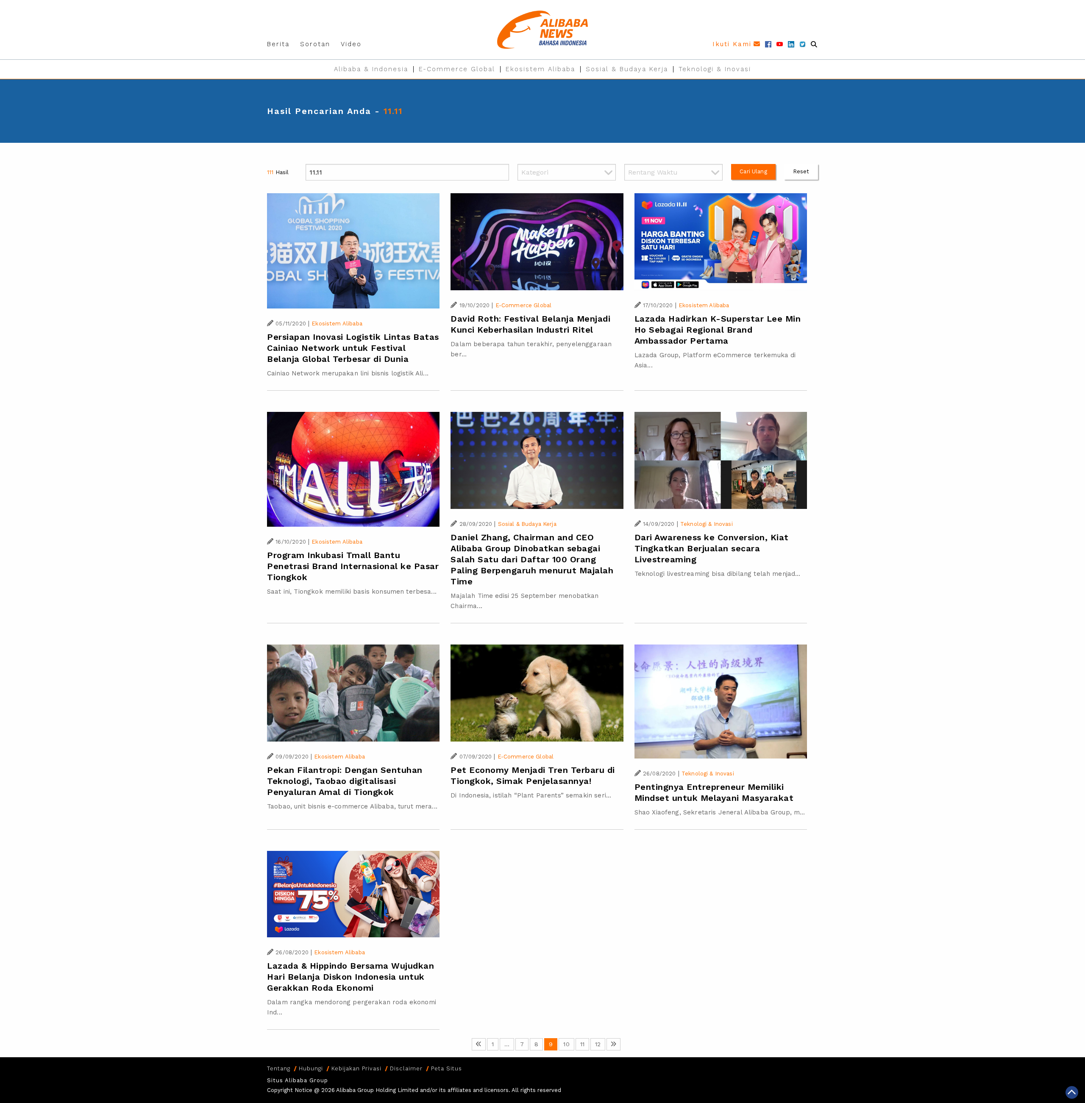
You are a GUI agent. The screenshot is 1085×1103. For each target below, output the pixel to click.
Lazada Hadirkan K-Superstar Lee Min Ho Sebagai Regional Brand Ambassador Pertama (717, 330)
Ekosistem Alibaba (540, 69)
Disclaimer (406, 1068)
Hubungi (311, 1068)
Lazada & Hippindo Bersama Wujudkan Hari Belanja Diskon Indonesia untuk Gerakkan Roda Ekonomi (350, 977)
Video (351, 44)
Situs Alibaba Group (297, 1080)
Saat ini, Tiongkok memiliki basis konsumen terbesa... (352, 591)
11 (582, 1044)
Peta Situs (446, 1068)
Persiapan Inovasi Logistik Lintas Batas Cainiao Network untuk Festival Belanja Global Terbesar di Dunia (353, 348)
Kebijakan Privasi (356, 1068)
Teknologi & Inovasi (715, 69)
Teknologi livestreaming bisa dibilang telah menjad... (717, 574)
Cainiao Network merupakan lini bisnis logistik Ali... (347, 373)
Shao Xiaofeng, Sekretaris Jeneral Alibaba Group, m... (719, 812)
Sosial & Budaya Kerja (627, 69)
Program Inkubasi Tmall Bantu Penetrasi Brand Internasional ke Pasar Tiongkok (353, 566)
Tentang (278, 1068)
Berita (278, 44)
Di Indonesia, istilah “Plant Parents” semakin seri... (531, 795)
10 (566, 1044)
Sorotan (315, 44)
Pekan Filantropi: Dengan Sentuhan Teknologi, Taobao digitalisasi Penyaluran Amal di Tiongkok (345, 781)
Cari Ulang (753, 171)
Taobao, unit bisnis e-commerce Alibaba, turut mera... (352, 806)
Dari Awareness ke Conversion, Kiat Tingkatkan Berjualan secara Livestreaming (711, 548)
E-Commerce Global (457, 69)
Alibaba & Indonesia (371, 69)
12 (598, 1044)
